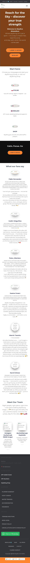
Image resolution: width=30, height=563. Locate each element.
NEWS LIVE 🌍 (5, 1)
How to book (6, 495)
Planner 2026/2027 (8, 491)
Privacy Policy (7, 524)
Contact (25, 1)
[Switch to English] (8, 559)
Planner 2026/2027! (15, 550)
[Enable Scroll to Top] (27, 560)
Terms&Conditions (8, 516)
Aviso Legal (5, 520)
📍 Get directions (5, 466)
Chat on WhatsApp (11, 534)
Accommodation (7, 503)
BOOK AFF (15, 55)
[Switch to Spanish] (21, 559)
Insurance (20, 1)
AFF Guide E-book (6, 475)
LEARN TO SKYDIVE (15, 152)
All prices (15, 1)
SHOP (11, 1)
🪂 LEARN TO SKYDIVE (15, 50)
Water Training (7, 499)
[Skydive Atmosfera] (3, 6)
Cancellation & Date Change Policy (14, 528)
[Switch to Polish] (15, 559)
